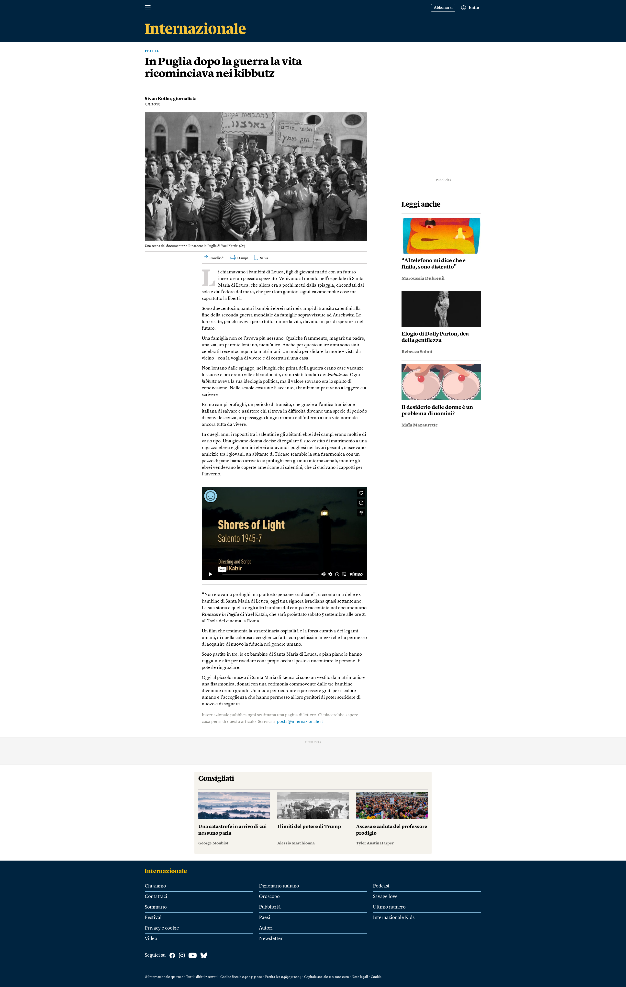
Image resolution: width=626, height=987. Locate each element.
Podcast (381, 886)
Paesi (264, 917)
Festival (153, 917)
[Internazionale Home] (167, 870)
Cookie (376, 977)
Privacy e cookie (162, 928)
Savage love (385, 896)
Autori (266, 928)
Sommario (156, 907)
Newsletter (271, 938)
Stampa (242, 258)
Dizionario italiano (279, 886)
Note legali (360, 977)
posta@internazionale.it (300, 721)
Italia (152, 51)
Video (151, 938)
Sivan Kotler (158, 99)
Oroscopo (269, 896)
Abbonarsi (443, 8)
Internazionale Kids (393, 917)
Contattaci (156, 896)
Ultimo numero (389, 907)
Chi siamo (155, 886)
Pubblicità (270, 907)
